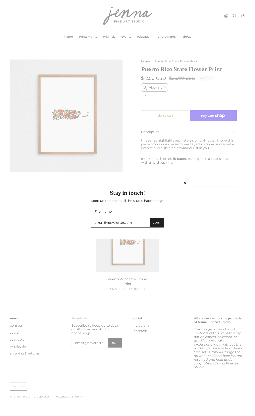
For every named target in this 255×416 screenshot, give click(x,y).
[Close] (185, 183)
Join (156, 222)
